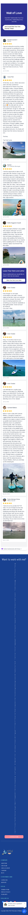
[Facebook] (3, 902)
